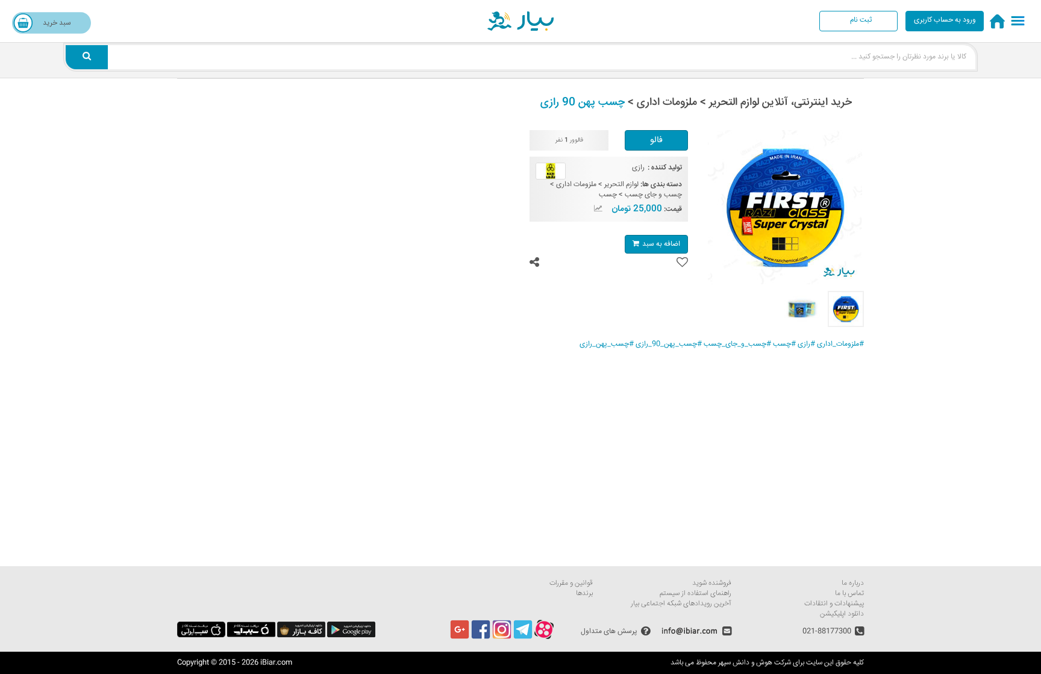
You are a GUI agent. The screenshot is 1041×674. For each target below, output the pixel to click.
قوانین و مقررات (571, 583)
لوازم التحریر (621, 184)
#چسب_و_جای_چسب (737, 344)
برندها (584, 593)
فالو (656, 140)
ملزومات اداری (576, 184)
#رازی (806, 344)
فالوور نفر (569, 140)
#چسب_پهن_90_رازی (669, 344)
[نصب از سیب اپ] (251, 635)
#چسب (784, 344)
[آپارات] (544, 637)
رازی (638, 168)
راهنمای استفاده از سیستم (695, 593)
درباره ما (853, 583)
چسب (608, 195)
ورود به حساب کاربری (945, 20)
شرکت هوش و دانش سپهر (754, 663)
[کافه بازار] (301, 635)
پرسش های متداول (609, 631)
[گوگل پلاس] (459, 637)
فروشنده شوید (711, 583)
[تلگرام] (523, 637)
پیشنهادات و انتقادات (834, 604)
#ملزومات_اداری (840, 344)
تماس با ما (849, 593)
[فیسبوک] (480, 637)
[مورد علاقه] (682, 263)
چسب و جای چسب (653, 195)
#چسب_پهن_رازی (607, 344)
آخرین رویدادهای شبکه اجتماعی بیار (681, 604)
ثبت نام (861, 20)
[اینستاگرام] (501, 637)
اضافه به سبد (661, 244)
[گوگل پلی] (351, 635)
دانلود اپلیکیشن (842, 614)
